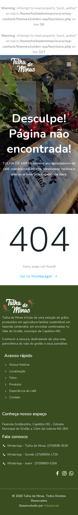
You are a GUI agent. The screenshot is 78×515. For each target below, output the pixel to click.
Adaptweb (51, 506)
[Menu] (69, 64)
